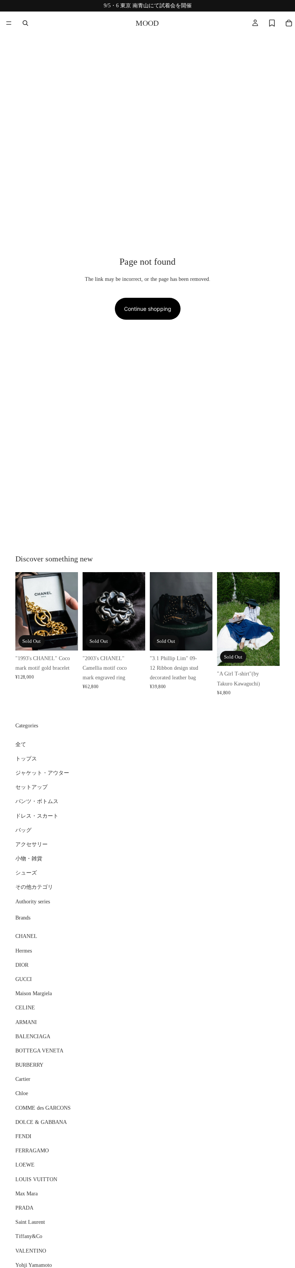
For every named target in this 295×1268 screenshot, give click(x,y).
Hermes (23, 950)
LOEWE (25, 1165)
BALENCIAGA (32, 1036)
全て (20, 744)
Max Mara (26, 1193)
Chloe (21, 1093)
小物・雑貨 (28, 858)
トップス (26, 758)
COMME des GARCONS (43, 1107)
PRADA (24, 1208)
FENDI (23, 1136)
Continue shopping (147, 308)
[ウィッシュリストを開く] (272, 23)
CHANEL (26, 936)
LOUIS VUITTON (36, 1179)
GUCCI (23, 979)
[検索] (25, 23)
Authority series (32, 901)
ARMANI (26, 1022)
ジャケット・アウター (42, 773)
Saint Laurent (30, 1222)
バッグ (23, 830)
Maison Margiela (33, 993)
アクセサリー (31, 844)
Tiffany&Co (28, 1236)
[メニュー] (9, 23)
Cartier (22, 1079)
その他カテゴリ (34, 887)
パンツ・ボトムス (36, 801)
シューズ (26, 873)
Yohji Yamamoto (33, 1265)
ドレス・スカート (36, 815)
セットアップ (31, 787)
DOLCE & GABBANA (41, 1122)
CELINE (25, 1008)
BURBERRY (29, 1065)
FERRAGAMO (32, 1150)
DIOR (21, 965)
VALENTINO (30, 1250)
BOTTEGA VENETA (39, 1051)
